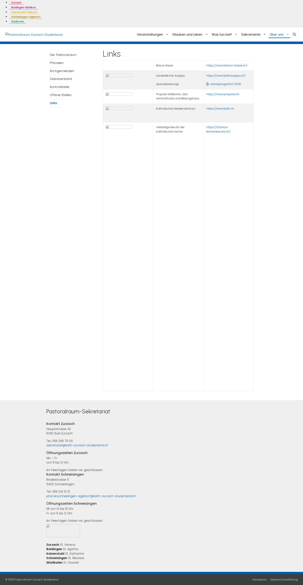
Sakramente (251, 34)
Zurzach (16, 2)
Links (53, 103)
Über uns (277, 34)
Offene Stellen (61, 95)
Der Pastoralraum (63, 55)
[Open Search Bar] (294, 34)
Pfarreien (56, 63)
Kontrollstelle (59, 87)
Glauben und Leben (187, 34)
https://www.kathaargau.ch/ (225, 76)
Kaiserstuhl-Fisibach (24, 12)
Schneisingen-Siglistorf (26, 17)
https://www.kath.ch (220, 109)
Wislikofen (17, 21)
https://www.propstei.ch (222, 94)
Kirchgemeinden (62, 71)
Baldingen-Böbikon (23, 7)
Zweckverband (61, 79)
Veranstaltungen (150, 34)
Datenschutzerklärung (284, 579)
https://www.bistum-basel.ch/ (226, 65)
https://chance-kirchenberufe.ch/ (218, 129)
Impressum (259, 579)
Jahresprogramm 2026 (225, 84)
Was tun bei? (222, 34)
